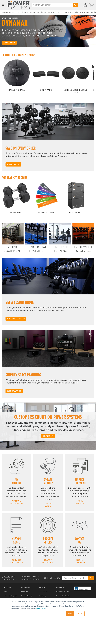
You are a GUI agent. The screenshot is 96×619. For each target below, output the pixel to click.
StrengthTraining (60, 248)
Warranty (42, 596)
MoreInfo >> (80, 502)
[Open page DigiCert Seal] (81, 588)
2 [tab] (46, 44)
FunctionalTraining (36, 248)
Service (42, 587)
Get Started (14, 391)
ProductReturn (48, 540)
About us (48, 436)
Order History (26, 596)
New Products (8, 12)
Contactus (79, 540)
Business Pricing (62, 591)
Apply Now (13, 164)
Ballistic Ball (16, 90)
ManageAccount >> (16, 502)
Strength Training (51, 12)
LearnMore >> (48, 505)
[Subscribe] (91, 578)
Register (24, 591)
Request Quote (16, 318)
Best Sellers (21, 12)
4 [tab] (51, 44)
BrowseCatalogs (48, 481)
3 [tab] (49, 44)
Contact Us (43, 591)
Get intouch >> (79, 561)
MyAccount (16, 481)
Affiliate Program (11, 596)
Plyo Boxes (80, 12)
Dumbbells (91, 12)
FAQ (5, 591)
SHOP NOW (9, 43)
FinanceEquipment (80, 481)
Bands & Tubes (46, 213)
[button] (3, 5)
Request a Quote (63, 596)
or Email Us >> (10, 579)
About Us (7, 587)
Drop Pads (46, 90)
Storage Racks (67, 12)
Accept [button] (70, 614)
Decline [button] (80, 614)
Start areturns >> (48, 561)
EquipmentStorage (83, 248)
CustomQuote (16, 540)
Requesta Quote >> (16, 561)
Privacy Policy (40, 608)
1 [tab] (44, 44)
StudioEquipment (13, 248)
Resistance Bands (34, 12)
